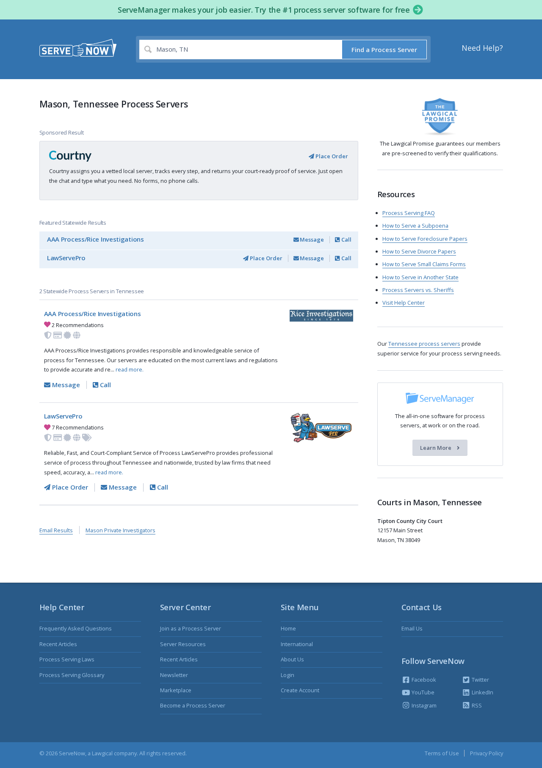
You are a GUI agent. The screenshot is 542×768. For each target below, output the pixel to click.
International (297, 644)
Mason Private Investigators (120, 530)
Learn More (436, 447)
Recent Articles (58, 644)
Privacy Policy (486, 753)
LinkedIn (481, 692)
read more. (130, 369)
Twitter (479, 679)
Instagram (423, 705)
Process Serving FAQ (408, 213)
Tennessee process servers (424, 343)
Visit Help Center (403, 302)
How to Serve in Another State (420, 277)
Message (311, 239)
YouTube (422, 692)
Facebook (423, 679)
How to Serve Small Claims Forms (424, 264)
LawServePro (66, 257)
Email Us (412, 628)
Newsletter (174, 675)
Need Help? (482, 48)
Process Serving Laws (66, 659)
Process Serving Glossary (71, 675)
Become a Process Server (192, 705)
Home (288, 628)
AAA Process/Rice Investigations (95, 239)
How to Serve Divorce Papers (419, 251)
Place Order (331, 156)
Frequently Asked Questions (75, 628)
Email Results (56, 530)
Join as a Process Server (190, 628)
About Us (292, 659)
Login (287, 675)
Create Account (300, 690)
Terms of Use (442, 753)
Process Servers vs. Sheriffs (418, 290)
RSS (476, 705)
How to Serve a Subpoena (415, 225)
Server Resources (183, 644)
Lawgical (102, 753)
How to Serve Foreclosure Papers (424, 238)
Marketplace (175, 690)
